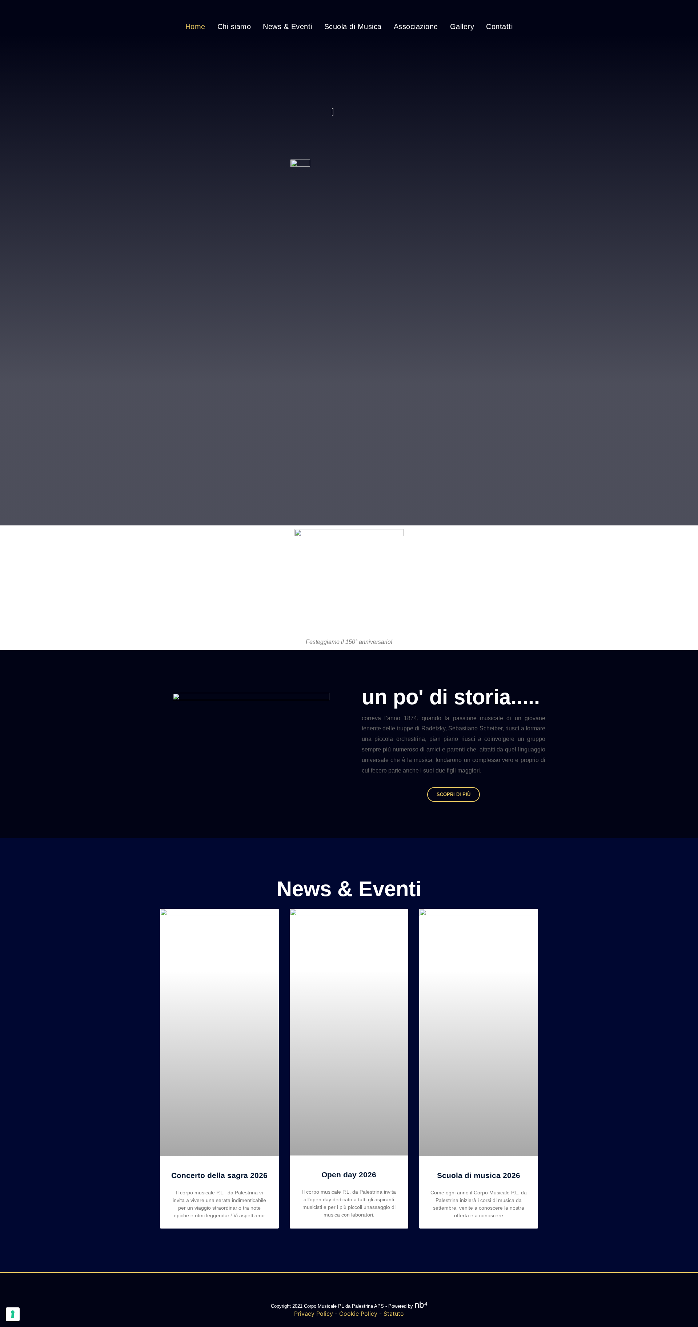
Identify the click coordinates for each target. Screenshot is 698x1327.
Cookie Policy (358, 1313)
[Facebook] (329, 9)
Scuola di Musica (353, 27)
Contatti (499, 27)
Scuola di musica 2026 (478, 1175)
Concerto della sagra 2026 (219, 1175)
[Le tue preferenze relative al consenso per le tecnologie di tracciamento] (13, 1314)
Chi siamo (234, 27)
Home (195, 27)
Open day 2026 (348, 1174)
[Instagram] (349, 9)
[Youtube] (369, 9)
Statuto (394, 1313)
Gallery (462, 27)
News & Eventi (287, 27)
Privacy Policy (313, 1313)
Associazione (416, 27)
